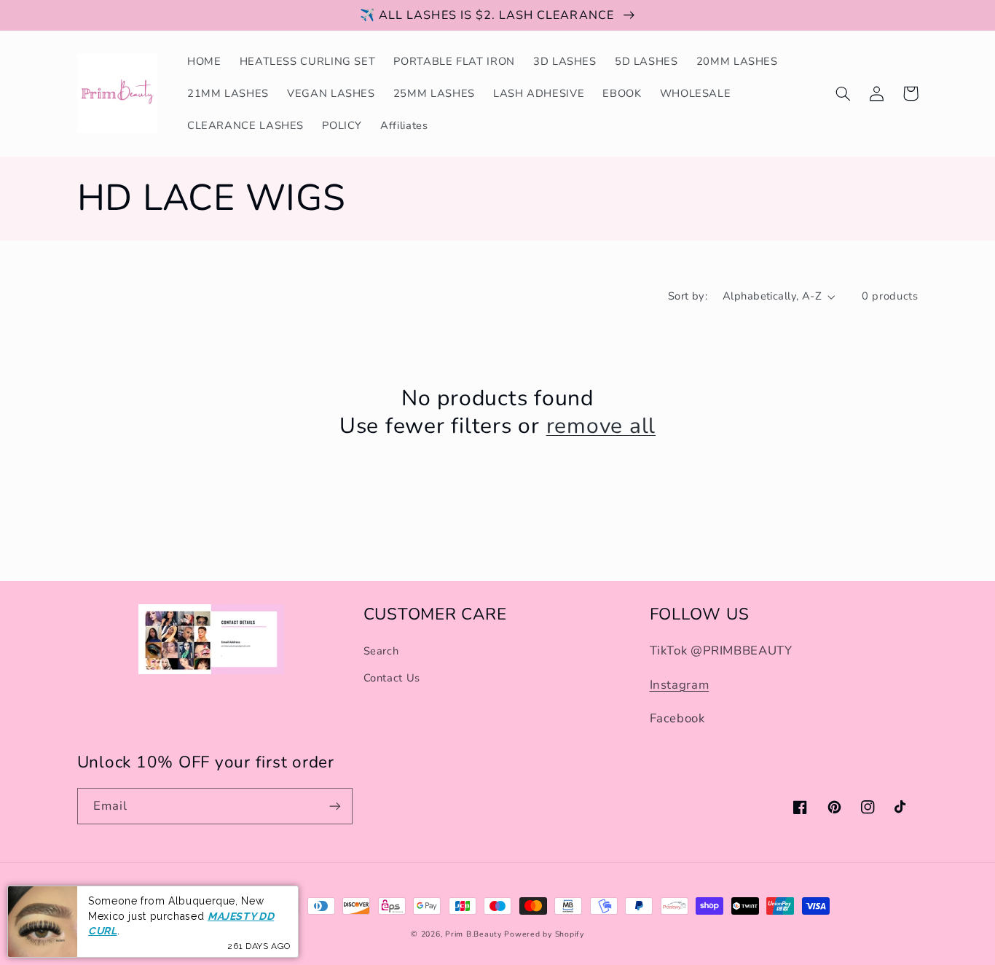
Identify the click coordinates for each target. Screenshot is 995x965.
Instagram (679, 684)
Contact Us (391, 678)
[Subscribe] (334, 806)
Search (381, 651)
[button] (843, 93)
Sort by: (687, 296)
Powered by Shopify (543, 934)
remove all (601, 426)
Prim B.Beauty (473, 934)
